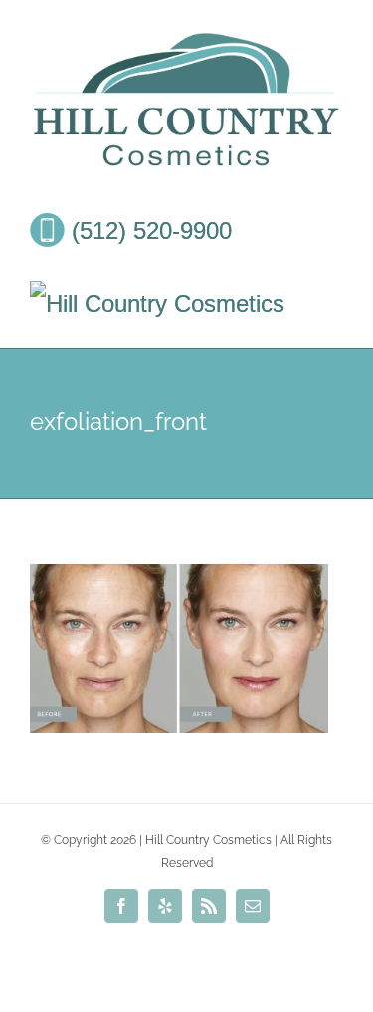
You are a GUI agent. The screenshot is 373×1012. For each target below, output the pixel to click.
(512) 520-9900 (148, 230)
